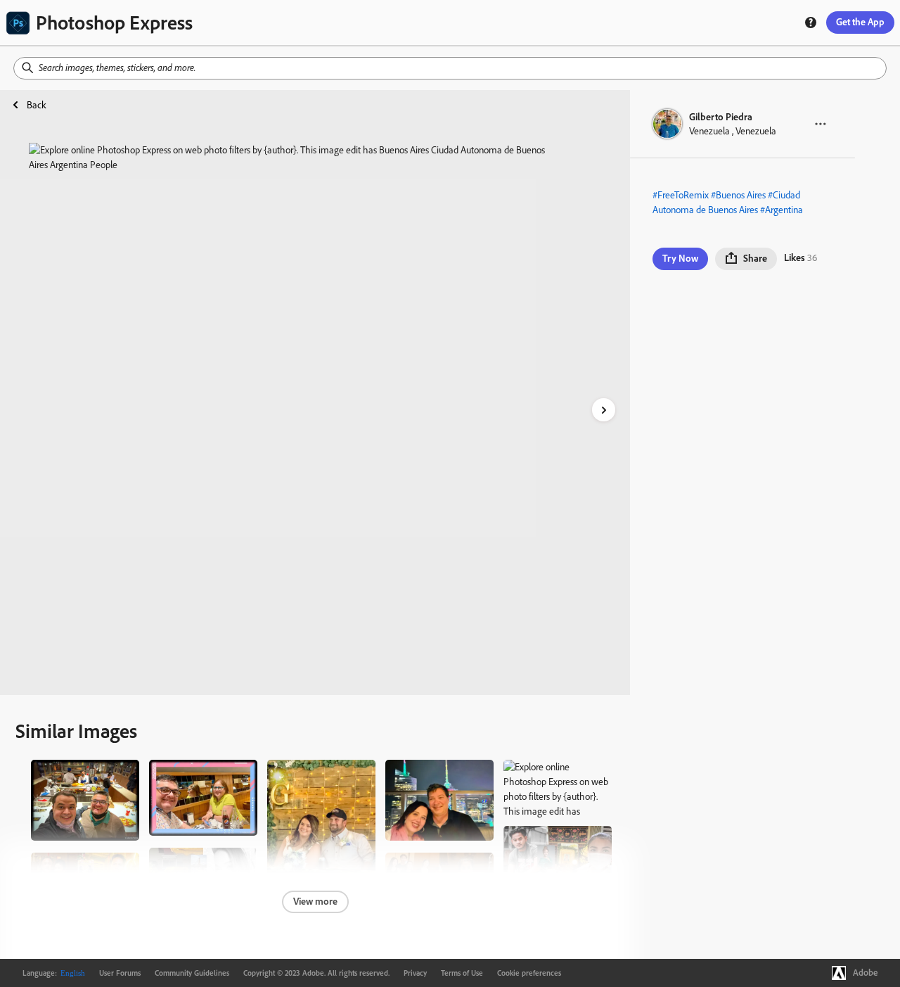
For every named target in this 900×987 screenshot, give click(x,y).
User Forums (120, 973)
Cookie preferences (529, 973)
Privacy (415, 973)
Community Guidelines (192, 973)
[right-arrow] (603, 409)
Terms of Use (462, 973)
